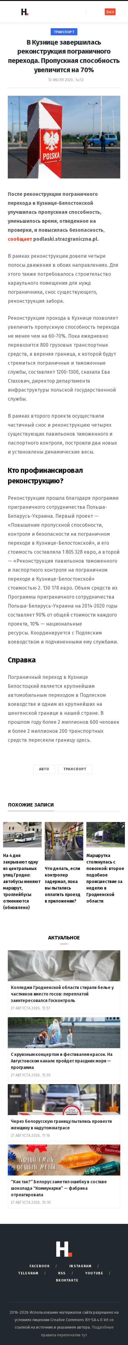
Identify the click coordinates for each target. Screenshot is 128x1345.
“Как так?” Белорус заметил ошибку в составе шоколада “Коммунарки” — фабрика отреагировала (59, 1188)
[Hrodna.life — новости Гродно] (24, 12)
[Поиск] (91, 11)
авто (44, 769)
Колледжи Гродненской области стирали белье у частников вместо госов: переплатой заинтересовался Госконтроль (63, 994)
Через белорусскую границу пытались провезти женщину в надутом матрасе (61, 1125)
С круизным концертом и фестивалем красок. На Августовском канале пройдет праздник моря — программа (61, 1061)
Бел (110, 12)
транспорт (64, 32)
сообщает (20, 239)
